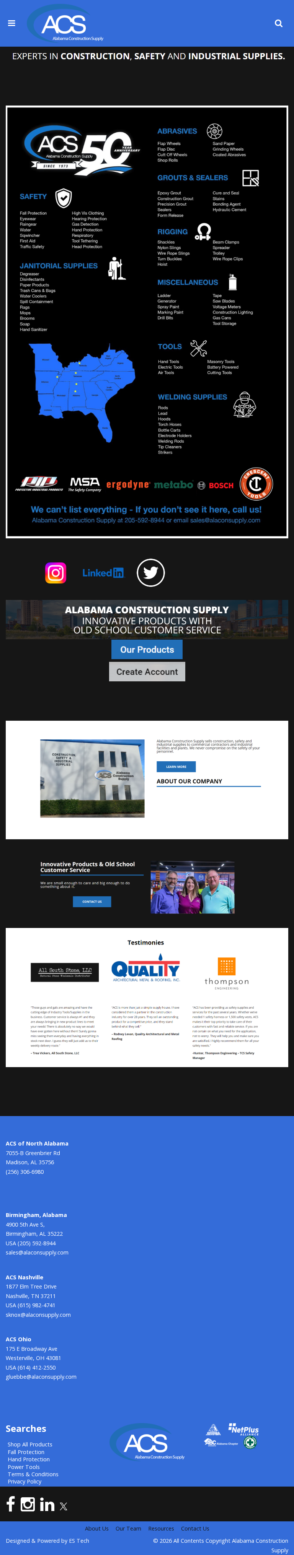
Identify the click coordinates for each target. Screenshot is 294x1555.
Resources (161, 1528)
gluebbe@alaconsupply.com (41, 1376)
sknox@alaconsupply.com (38, 1314)
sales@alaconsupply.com (37, 1252)
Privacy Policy (24, 1481)
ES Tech (79, 1540)
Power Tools (24, 1467)
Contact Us (195, 1528)
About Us (97, 1528)
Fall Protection (26, 1452)
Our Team (128, 1528)
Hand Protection (29, 1459)
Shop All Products (30, 1444)
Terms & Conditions (33, 1474)
